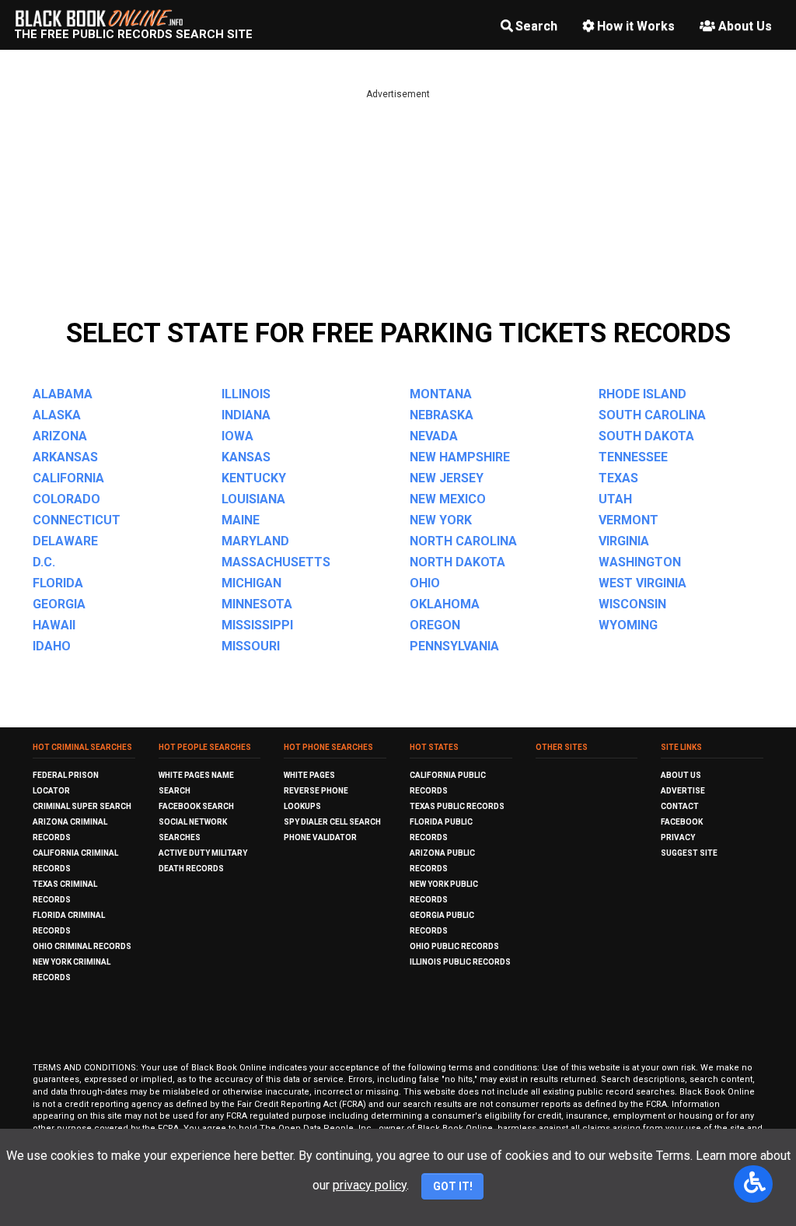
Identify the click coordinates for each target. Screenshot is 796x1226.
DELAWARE (65, 541)
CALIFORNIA (68, 478)
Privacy (678, 837)
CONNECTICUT (76, 520)
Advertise (683, 790)
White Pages (309, 775)
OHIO (425, 583)
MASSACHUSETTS (276, 562)
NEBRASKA (441, 415)
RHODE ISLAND (642, 394)
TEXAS (618, 478)
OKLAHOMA (445, 604)
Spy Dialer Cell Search (332, 822)
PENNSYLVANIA (454, 646)
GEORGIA (59, 604)
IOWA (237, 436)
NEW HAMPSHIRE (460, 457)
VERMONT (628, 520)
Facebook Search (196, 806)
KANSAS (246, 457)
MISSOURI (251, 646)
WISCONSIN (632, 604)
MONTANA (441, 394)
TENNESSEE (633, 457)
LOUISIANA (253, 499)
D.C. (44, 562)
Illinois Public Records (460, 962)
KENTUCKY (254, 478)
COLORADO (66, 499)
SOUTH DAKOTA (646, 436)
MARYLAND (255, 541)
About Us (745, 26)
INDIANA (246, 415)
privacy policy (370, 1185)
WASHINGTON (640, 562)
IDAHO (52, 646)
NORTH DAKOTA (457, 562)
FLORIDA (58, 583)
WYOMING (628, 625)
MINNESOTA (257, 604)
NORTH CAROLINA (463, 541)
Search (536, 26)
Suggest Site (689, 853)
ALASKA (57, 415)
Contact (680, 806)
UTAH (615, 499)
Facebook (682, 822)
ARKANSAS (65, 457)
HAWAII (54, 625)
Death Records (191, 868)
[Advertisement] (398, 210)
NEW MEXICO (448, 499)
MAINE (241, 520)
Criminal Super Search (82, 806)
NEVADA (434, 436)
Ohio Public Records (454, 946)
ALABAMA (63, 394)
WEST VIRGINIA (642, 583)
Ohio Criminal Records (82, 946)
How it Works (636, 26)
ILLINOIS (246, 394)
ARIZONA (60, 436)
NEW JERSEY (447, 478)
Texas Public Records (457, 806)
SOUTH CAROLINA (652, 415)
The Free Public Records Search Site (133, 34)
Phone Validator (320, 837)
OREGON (435, 625)
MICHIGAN (251, 583)
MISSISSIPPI (257, 625)
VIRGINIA (624, 541)
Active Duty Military (203, 853)
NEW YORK (441, 520)
